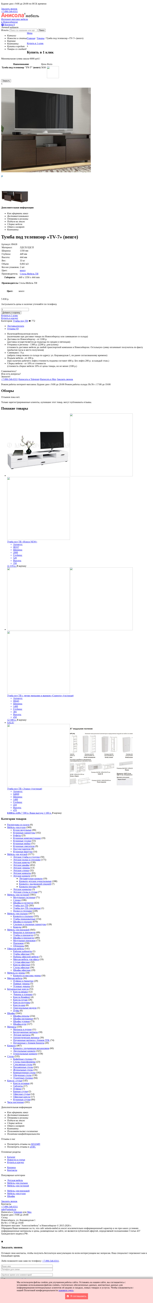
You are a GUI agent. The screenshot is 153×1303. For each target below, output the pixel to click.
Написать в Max (48, 379)
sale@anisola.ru (8, 1209)
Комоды (17, 927)
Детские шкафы (21, 865)
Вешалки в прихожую (24, 932)
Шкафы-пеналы (21, 1016)
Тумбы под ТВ (20, 321)
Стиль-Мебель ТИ (29, 273)
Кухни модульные (22, 830)
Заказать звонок (9, 8)
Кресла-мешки (20, 991)
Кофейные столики (23, 1059)
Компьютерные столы (24, 1072)
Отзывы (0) (13, 328)
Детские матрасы (22, 1035)
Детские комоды (21, 862)
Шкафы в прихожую (23, 938)
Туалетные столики (23, 1078)
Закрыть (6, 81)
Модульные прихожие (24, 940)
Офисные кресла (21, 1097)
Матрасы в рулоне (22, 1029)
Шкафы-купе (19, 1024)
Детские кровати (21, 876)
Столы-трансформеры (24, 1061)
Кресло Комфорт (21, 997)
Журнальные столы (23, 1070)
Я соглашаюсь (78, 1296)
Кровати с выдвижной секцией (35, 884)
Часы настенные (15, 1102)
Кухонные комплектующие (27, 838)
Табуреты (18, 1086)
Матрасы (11, 1026)
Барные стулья (20, 1091)
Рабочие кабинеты (22, 951)
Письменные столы (23, 1067)
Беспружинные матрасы (25, 1032)
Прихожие (18, 943)
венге (23, 270)
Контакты (12, 1170)
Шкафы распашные (23, 1018)
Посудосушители (22, 849)
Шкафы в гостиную (23, 903)
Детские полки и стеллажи (26, 859)
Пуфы (16, 1010)
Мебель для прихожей (18, 929)
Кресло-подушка (21, 1002)
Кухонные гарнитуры (24, 832)
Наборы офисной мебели (26, 956)
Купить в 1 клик (35, 43)
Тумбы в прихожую (23, 935)
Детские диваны (21, 867)
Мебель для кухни (16, 827)
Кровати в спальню (23, 916)
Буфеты (17, 835)
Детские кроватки (22, 889)
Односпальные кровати (25, 1053)
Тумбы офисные (21, 954)
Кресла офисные (21, 964)
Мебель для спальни (17, 913)
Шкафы (11, 1013)
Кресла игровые (21, 1083)
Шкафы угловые (21, 1021)
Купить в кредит (9, 318)
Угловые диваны (21, 986)
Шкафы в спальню (22, 921)
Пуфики (17, 1088)
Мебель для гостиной (18, 894)
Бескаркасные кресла (18, 989)
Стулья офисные (21, 962)
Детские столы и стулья (25, 892)
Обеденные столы (22, 1075)
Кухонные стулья (21, 1099)
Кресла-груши (20, 1000)
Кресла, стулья (14, 1080)
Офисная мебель (15, 948)
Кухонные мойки (22, 843)
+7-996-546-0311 (9, 11)
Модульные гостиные (24, 897)
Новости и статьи (16, 1159)
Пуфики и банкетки (23, 981)
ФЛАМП (35, 1144)
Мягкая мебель (14, 978)
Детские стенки (21, 870)
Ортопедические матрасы (26, 1037)
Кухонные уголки (22, 841)
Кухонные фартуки (23, 851)
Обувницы (18, 946)
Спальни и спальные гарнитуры (29, 924)
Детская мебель (15, 1180)
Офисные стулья (21, 1094)
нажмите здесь (66, 1290)
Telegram (17, 1212)
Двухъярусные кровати (31, 878)
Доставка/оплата (15, 326)
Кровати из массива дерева (27, 975)
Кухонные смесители (24, 846)
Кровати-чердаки (28, 886)
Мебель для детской (17, 854)
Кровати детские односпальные (35, 881)
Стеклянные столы (22, 1064)
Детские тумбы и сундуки (26, 857)
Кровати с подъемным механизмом (31, 1048)
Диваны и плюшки (23, 994)
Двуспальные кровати (24, 1051)
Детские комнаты (22, 873)
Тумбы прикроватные (24, 919)
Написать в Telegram (28, 379)
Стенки (17, 900)
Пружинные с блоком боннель (28, 1043)
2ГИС (33, 1147)
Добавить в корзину (11, 313)
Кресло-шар (19, 1005)
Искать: (5, 30)
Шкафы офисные (22, 970)
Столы (10, 1056)
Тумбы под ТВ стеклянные (27, 908)
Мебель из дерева (16, 973)
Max (29, 1212)
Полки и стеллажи (22, 911)
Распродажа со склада (18, 824)
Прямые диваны (21, 983)
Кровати (11, 1045)
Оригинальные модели (25, 1008)
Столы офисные (21, 967)
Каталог (11, 1157)
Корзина (9, 24)
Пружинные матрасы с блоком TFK (31, 1040)
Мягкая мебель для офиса (26, 959)
